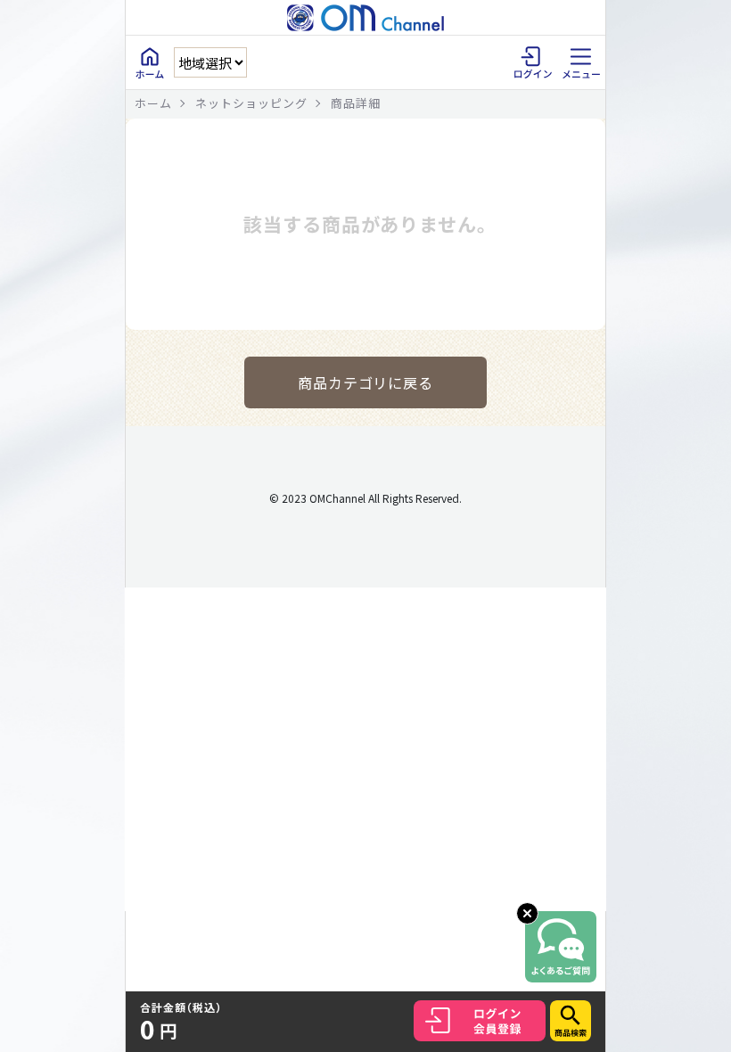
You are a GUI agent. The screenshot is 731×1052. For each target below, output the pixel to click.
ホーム (153, 103)
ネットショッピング (251, 103)
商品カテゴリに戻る (366, 382)
